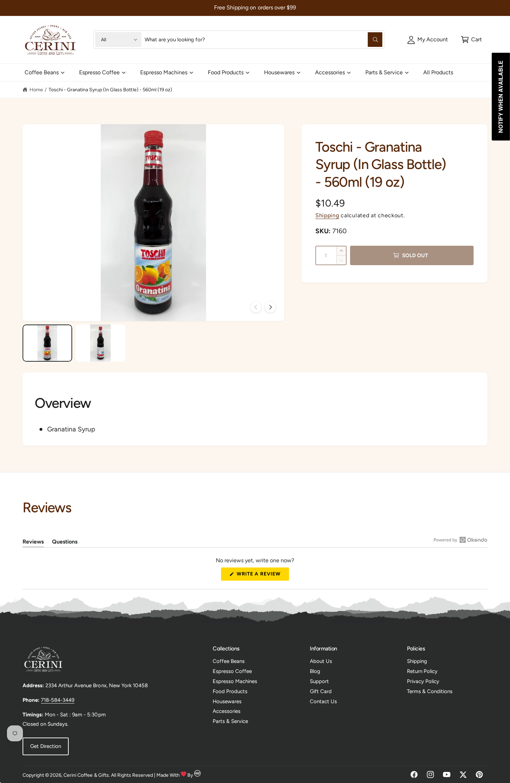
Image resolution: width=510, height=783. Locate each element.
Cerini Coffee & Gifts (86, 775)
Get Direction (45, 746)
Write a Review (260, 576)
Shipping (327, 215)
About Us (321, 661)
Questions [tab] (64, 542)
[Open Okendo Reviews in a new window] (460, 539)
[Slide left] (256, 307)
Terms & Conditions (429, 691)
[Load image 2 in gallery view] (100, 343)
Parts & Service (383, 72)
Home (36, 90)
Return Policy (422, 671)
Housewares (279, 72)
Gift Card (321, 691)
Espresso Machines (163, 72)
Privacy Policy (423, 681)
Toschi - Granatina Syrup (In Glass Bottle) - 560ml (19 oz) (110, 90)
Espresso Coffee (99, 72)
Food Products (226, 72)
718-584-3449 (57, 700)
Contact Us (323, 701)
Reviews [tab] (33, 542)
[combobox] (263, 40)
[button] (471, 40)
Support (319, 681)
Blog (315, 671)
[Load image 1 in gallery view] (47, 343)
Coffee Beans (42, 72)
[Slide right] (270, 307)
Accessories (330, 72)
